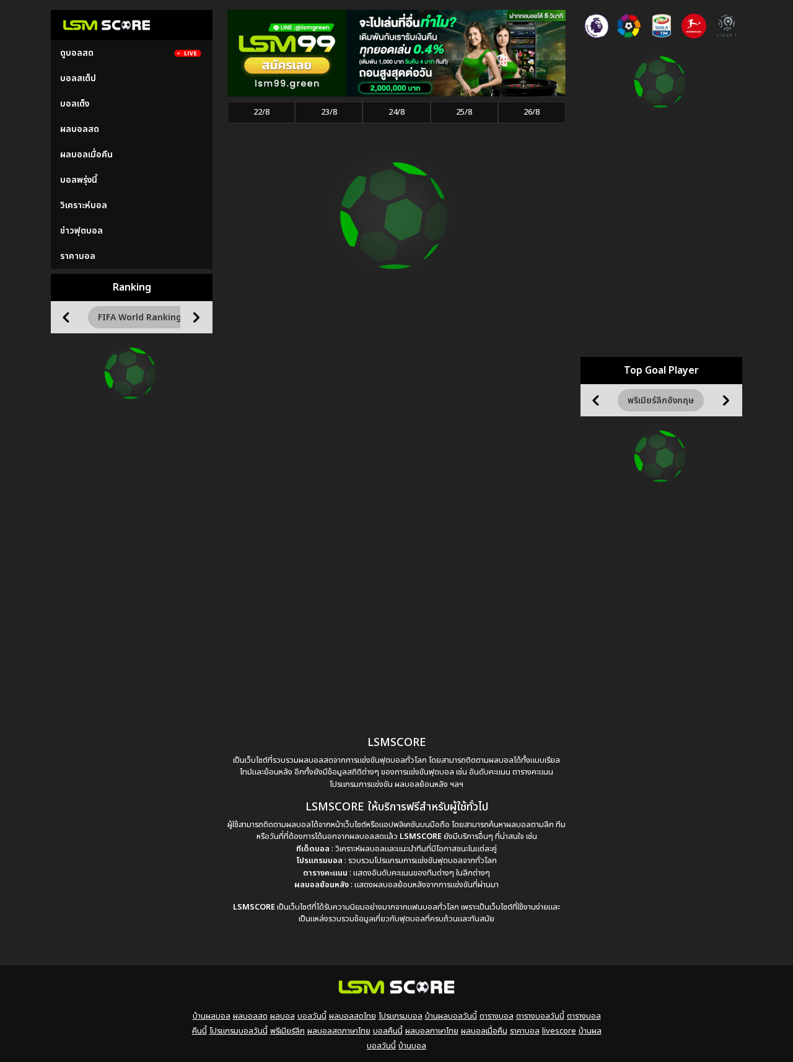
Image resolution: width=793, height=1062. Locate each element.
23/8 (329, 112)
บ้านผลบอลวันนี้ (451, 1016)
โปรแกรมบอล (401, 1016)
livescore (559, 1031)
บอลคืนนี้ (388, 1031)
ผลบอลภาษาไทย (431, 1031)
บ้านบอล (412, 1046)
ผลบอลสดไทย (352, 1016)
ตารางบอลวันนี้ (540, 1016)
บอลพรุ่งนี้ (78, 180)
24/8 (396, 112)
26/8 (532, 112)
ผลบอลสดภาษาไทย (338, 1031)
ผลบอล (282, 1016)
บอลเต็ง (74, 103)
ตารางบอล (497, 1016)
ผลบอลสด (79, 129)
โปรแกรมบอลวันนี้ (238, 1031)
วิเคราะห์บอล (83, 205)
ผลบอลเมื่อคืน (86, 154)
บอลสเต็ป (78, 78)
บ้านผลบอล (211, 1016)
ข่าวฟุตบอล (81, 230)
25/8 (464, 112)
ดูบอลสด (77, 52)
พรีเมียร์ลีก (287, 1031)
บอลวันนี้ (311, 1016)
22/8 (261, 112)
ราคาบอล (77, 256)
